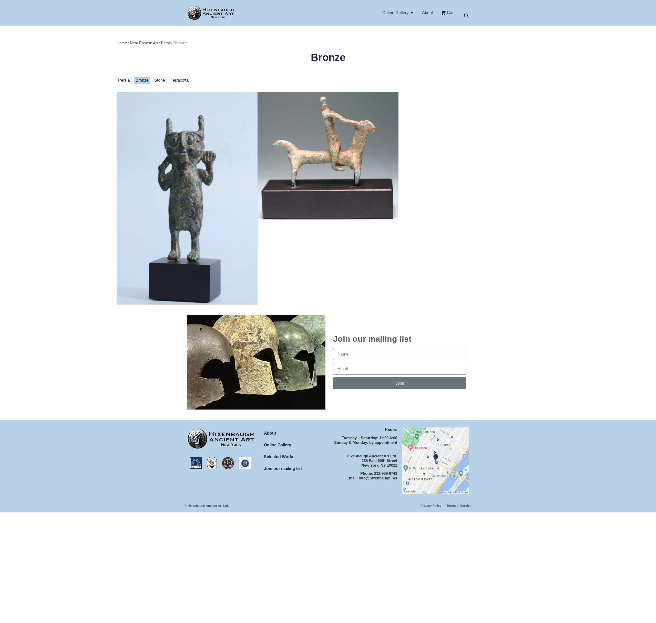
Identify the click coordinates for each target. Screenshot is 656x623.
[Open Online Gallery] (412, 13)
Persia (166, 43)
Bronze (142, 80)
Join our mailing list (283, 468)
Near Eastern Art (144, 43)
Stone (159, 80)
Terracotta (180, 80)
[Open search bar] (466, 16)
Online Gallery (277, 445)
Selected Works (279, 457)
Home (122, 43)
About (270, 433)
